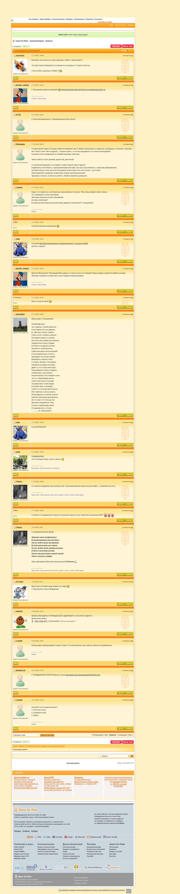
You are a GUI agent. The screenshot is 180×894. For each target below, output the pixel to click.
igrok (18, 452)
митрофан (20, 314)
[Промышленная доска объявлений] (32, 867)
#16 (131, 581)
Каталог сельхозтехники (46, 847)
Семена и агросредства (71, 856)
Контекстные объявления (96, 849)
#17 (131, 611)
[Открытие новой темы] (128, 46)
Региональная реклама (95, 854)
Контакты (98, 19)
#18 (131, 641)
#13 (131, 481)
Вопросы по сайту (115, 851)
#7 (132, 239)
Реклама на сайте (105, 22)
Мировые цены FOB (21, 856)
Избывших (20, 144)
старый (19, 187)
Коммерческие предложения (48, 854)
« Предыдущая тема (99, 735)
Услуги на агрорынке (70, 858)
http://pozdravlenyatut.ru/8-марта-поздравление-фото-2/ (83, 90)
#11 (132, 422)
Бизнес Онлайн (111, 837)
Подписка (89, 19)
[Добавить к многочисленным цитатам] (121, 78)
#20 (131, 700)
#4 (132, 144)
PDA (39, 837)
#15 (131, 527)
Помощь (131, 25)
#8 (132, 268)
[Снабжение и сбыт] (19, 868)
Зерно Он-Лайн (21, 41)
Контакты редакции (81, 877)
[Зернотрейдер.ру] (93, 867)
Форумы (69, 19)
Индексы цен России (21, 854)
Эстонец (19, 582)
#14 (131, 510)
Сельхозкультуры (69, 847)
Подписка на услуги (81, 880)
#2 (132, 85)
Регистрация (82, 34)
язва (18, 239)
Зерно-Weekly (45, 19)
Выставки (112, 854)
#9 (132, 297)
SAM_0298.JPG (41, 621)
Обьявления (79, 19)
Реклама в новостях (94, 851)
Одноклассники (95, 837)
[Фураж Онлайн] (76, 867)
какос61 (19, 611)
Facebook (58, 837)
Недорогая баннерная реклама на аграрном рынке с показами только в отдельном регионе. (118, 781)
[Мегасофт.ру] (61, 867)
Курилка (49, 41)
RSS (31, 837)
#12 (131, 452)
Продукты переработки (71, 849)
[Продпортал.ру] (113, 867)
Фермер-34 (20, 670)
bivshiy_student (22, 85)
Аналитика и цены (23, 844)
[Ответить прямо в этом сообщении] (129, 78)
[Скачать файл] (33, 621)
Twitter (48, 837)
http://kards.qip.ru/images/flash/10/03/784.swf (83, 675)
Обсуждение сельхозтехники (48, 849)
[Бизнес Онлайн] (46, 867)
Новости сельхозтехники (46, 851)
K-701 (18, 115)
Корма (65, 851)
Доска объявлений (72, 844)
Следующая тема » (125, 735)
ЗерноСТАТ (18, 849)
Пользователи (120, 25)
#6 (132, 222)
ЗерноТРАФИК (19, 851)
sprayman (20, 55)
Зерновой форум (37, 41)
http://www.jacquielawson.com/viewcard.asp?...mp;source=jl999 (63, 244)
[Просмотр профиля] (20, 65)
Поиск (111, 25)
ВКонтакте (81, 837)
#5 (132, 187)
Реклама (34, 831)
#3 (132, 114)
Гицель (19, 481)
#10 (131, 314)
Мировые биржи (20, 858)
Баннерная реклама (94, 847)
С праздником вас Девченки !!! (27, 51)
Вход (75, 34)
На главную (33, 19)
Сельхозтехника (58, 19)
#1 (132, 55)
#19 (131, 670)
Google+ (70, 837)
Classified (19, 773)
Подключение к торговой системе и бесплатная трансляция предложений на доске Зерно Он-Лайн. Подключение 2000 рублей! (26, 782)
